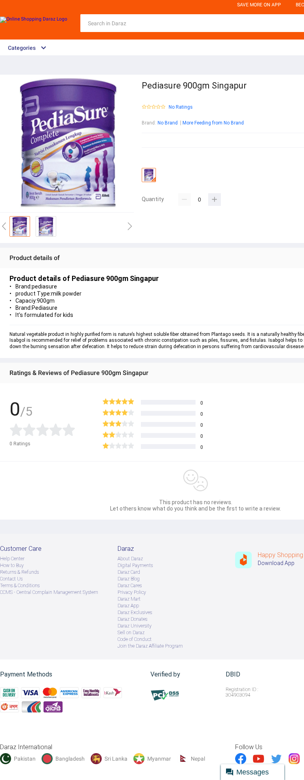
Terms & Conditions (20, 585)
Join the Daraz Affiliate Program (150, 646)
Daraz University (135, 626)
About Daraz (130, 558)
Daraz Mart (129, 599)
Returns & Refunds (19, 572)
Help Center (12, 558)
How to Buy (12, 565)
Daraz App (128, 606)
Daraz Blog (129, 579)
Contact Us (11, 579)
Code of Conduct (135, 639)
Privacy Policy (132, 592)
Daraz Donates (132, 619)
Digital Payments (135, 565)
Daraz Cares (130, 585)
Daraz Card (129, 572)
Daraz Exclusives (135, 612)
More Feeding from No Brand (213, 123)
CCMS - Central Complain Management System (49, 592)
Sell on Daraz (131, 632)
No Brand (168, 123)
